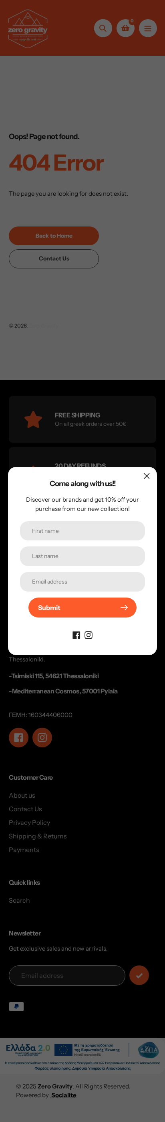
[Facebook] (76, 634)
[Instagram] (89, 634)
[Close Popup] (147, 476)
